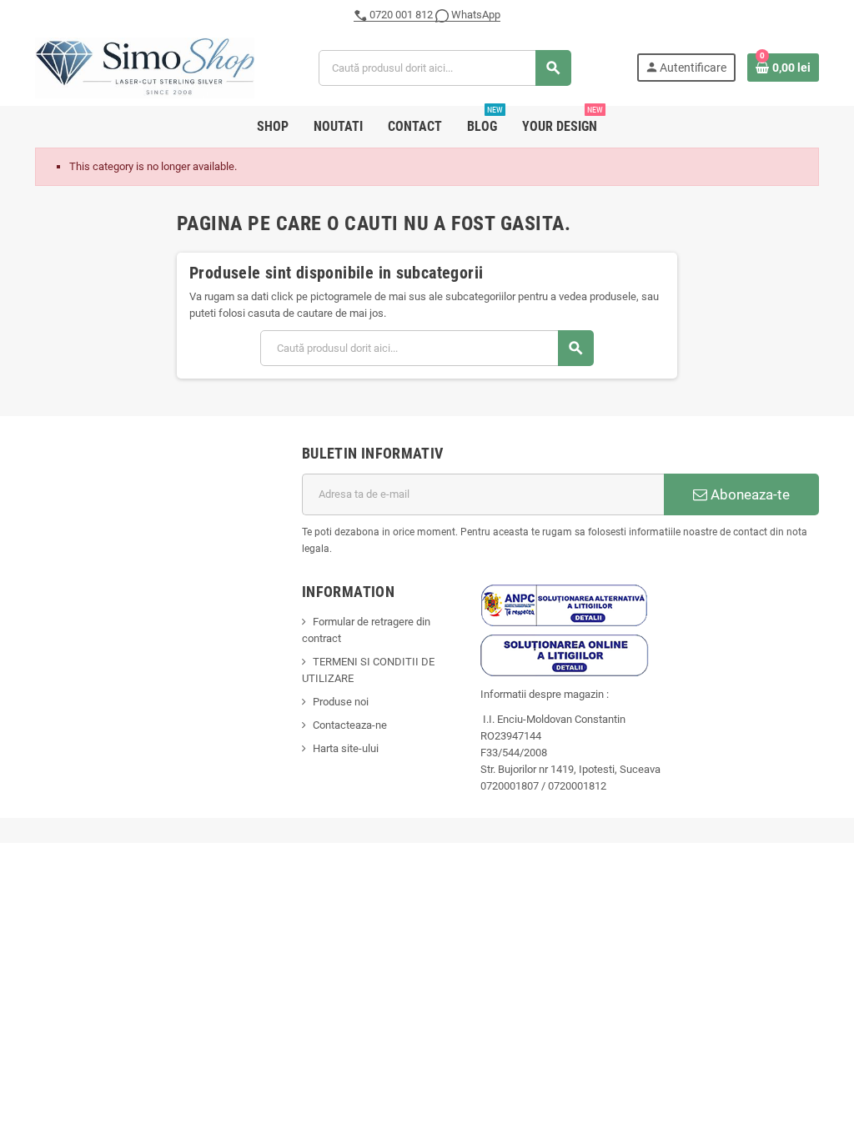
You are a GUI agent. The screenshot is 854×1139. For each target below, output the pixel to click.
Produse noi (341, 701)
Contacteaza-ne (350, 725)
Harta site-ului (346, 748)
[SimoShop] (144, 67)
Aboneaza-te (748, 494)
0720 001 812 (401, 14)
